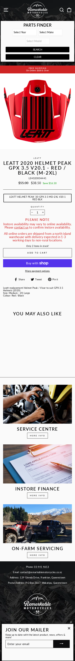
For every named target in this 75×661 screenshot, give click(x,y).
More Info (37, 435)
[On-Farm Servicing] (37, 523)
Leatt (37, 158)
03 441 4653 (41, 566)
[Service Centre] (37, 404)
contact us (21, 227)
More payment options (37, 271)
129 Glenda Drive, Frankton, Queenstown (42, 577)
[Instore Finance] (37, 463)
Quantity (37, 207)
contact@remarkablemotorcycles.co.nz (41, 572)
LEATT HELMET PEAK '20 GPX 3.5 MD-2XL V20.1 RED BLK (37, 198)
